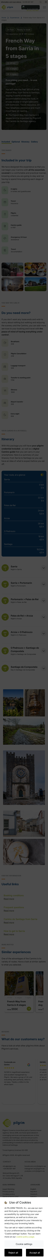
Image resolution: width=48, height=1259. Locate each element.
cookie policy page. (25, 1236)
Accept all (34, 1252)
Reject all (13, 1252)
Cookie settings (24, 1244)
